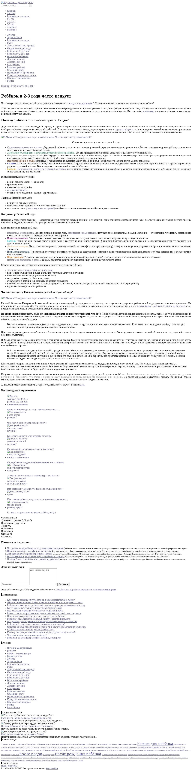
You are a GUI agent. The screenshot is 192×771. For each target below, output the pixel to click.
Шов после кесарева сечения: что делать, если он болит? (36, 616)
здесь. (82, 384)
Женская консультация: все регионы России (29, 553)
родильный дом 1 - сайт (165, 758)
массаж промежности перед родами (88, 750)
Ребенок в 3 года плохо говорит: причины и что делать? (36, 624)
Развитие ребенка (16, 67)
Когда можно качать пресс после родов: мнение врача (34, 608)
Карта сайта (52, 768)
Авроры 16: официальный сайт (100, 744)
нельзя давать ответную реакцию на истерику (161, 306)
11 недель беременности (59, 744)
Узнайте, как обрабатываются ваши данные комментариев (86, 589)
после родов (30, 753)
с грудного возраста (123, 129)
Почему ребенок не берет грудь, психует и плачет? (27, 726)
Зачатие (11, 13)
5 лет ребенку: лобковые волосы (37, 744)
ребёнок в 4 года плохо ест (119, 758)
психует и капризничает (81, 103)
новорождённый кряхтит (181, 750)
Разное (10, 80)
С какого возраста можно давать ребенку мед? (30, 629)
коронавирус (30, 750)
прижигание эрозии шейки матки (140, 755)
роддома (11, 650)
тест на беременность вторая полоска (39, 760)
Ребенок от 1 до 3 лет (18, 51)
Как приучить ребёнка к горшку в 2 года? (22, 734)
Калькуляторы (14, 656)
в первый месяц (88, 747)
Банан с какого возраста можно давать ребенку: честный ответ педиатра (44, 613)
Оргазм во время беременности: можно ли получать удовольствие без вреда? (46, 627)
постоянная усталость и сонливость (114, 755)
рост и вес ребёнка (181, 758)
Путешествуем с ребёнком (20, 72)
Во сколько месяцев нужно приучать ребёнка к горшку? (35, 556)
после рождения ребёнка (78, 753)
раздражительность (17, 190)
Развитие (11, 29)
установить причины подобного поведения (29, 270)
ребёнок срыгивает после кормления (143, 758)
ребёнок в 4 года (75, 758)
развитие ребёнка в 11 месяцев (34, 758)
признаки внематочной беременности (166, 755)
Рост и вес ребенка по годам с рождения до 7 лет (26, 718)
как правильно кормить (17, 750)
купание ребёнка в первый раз (46, 750)
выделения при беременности (105, 747)
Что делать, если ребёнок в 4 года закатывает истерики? (36, 548)
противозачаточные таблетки (11, 758)
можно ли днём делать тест (111, 750)
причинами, (148, 111)
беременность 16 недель (49, 747)
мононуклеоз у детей (164, 750)
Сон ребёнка (13, 64)
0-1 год (10, 19)
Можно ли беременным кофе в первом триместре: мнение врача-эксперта (44, 602)
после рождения (48, 755)
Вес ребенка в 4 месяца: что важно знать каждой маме (35, 610)
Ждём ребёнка (14, 37)
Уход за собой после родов (20, 45)
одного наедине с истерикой (40, 208)
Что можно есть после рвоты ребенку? (26, 635)
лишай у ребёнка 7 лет (66, 750)
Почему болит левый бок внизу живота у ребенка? (33, 559)
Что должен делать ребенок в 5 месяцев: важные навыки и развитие (42, 621)
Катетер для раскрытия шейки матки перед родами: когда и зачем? (41, 632)
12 (69, 744)
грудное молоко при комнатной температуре (132, 747)
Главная (11, 10)
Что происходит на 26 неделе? (28, 747)
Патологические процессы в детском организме (41, 169)
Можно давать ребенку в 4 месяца (124, 744)
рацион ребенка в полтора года (56, 758)
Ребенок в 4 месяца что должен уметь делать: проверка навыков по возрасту (46, 605)
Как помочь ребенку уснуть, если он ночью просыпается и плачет (41, 600)
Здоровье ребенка (16, 62)
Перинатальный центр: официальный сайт (29, 551)
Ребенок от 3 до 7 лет (18, 53)
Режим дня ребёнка (155, 743)
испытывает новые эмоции (82, 233)
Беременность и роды (18, 16)
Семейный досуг (15, 70)
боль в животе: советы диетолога (70, 747)
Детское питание (15, 59)
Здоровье (11, 27)
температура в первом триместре (13, 760)
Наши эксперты (9, 765)
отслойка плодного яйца (10, 755)
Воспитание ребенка (17, 56)
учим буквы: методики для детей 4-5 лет (68, 760)
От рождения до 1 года (19, 48)
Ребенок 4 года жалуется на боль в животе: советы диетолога (38, 618)
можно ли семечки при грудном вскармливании (139, 750)
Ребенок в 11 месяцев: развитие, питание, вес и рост (34, 637)
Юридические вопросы (19, 78)
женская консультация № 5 (158, 747)
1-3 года (11, 21)
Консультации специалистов (21, 75)
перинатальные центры (19, 653)
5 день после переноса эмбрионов (13, 744)
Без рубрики (13, 707)
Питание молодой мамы (19, 648)
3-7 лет (10, 24)
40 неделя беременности (79, 744)
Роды (10, 43)
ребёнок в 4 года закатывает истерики (95, 758)
